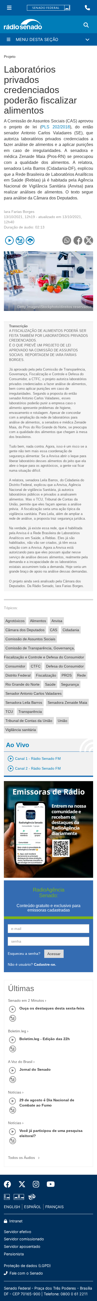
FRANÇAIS (54, 1207)
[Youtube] (49, 1184)
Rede (81, 675)
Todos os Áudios (22, 1158)
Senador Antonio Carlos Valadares (33, 693)
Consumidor (15, 666)
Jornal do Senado (35, 1069)
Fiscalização (46, 675)
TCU (9, 711)
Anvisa (56, 621)
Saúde (50, 684)
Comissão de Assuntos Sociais (30, 639)
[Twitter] (22, 1184)
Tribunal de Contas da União (28, 721)
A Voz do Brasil (20, 1062)
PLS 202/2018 (55, 127)
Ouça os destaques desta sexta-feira (51, 1008)
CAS (53, 630)
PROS (67, 675)
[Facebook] (9, 1184)
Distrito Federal (18, 675)
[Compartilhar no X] (88, 240)
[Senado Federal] (48, 8)
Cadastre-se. (45, 964)
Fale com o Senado (26, 1273)
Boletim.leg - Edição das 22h (44, 1039)
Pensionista (14, 1254)
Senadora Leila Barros (23, 702)
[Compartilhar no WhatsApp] (66, 240)
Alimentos (38, 621)
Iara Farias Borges (19, 212)
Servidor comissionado (24, 1239)
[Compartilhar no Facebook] (78, 240)
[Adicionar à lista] (20, 240)
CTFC (36, 666)
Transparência (30, 711)
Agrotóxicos (15, 621)
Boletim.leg (17, 1031)
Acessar (54, 954)
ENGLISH (12, 1207)
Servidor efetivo (17, 1231)
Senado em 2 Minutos (26, 1000)
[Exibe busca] (86, 25)
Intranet (15, 1221)
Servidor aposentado (22, 1246)
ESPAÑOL (32, 1207)
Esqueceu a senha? (24, 953)
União (62, 721)
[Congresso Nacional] (19, 1197)
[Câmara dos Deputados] (8, 1197)
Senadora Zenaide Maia (67, 702)
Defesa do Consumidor (65, 666)
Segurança (70, 684)
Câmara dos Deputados (24, 630)
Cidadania (71, 630)
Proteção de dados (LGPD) (27, 1265)
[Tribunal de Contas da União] (30, 1197)
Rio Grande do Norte (22, 684)
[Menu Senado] (9, 8)
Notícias (14, 1092)
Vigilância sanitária (20, 730)
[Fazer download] (30, 240)
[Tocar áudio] (9, 240)
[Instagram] (36, 1184)
